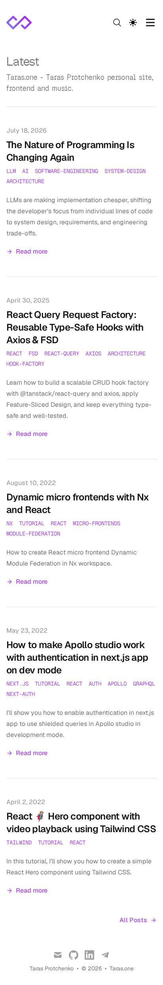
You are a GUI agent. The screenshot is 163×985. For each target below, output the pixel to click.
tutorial (31, 523)
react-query (61, 353)
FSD (33, 353)
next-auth (20, 693)
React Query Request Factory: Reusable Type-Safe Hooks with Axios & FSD (75, 327)
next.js (17, 683)
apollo (117, 683)
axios (93, 353)
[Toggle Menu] (150, 22)
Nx (9, 523)
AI (25, 171)
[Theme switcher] (133, 22)
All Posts (133, 920)
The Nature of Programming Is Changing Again (70, 151)
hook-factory (25, 363)
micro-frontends (96, 523)
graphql (144, 683)
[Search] (117, 22)
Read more (31, 251)
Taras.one (122, 968)
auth (95, 683)
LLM (11, 171)
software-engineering (66, 171)
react (14, 353)
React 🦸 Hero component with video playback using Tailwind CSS (81, 822)
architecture (25, 181)
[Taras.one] (21, 22)
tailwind (19, 842)
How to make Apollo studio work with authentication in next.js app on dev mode (77, 657)
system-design (125, 171)
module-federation (33, 533)
